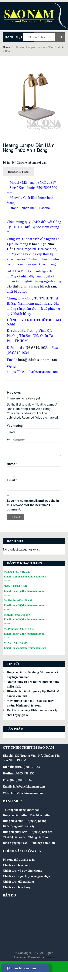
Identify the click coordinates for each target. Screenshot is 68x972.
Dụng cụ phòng (36, 820)
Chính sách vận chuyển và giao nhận (26, 876)
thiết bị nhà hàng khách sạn (34, 286)
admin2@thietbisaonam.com (29, 576)
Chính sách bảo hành (16, 865)
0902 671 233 (26, 628)
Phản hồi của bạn (22, 968)
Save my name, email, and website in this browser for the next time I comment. (33, 505)
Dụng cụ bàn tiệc (41, 831)
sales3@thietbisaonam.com (28, 605)
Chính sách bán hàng (16, 887)
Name (12, 464)
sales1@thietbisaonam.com (28, 590)
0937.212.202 (22, 571)
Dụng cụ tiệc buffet (15, 815)
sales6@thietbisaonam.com (28, 633)
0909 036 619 (20, 643)
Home (6, 47)
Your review (16, 440)
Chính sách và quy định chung (22, 870)
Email (12, 480)
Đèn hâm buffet (40, 815)
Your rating (15, 426)
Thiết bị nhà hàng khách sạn (21, 809)
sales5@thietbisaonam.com (28, 619)
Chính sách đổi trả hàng (18, 881)
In (8, 162)
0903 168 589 (22, 614)
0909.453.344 (19, 586)
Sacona (49, 957)
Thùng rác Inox (38, 837)
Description (18, 171)
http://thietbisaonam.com (27, 793)
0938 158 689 (24, 600)
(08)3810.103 (36, 348)
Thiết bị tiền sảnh (14, 837)
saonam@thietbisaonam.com (29, 647)
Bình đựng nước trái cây (18, 826)
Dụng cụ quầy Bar (15, 831)
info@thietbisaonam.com (37, 360)
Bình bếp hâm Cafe (42, 842)
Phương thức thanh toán (19, 859)
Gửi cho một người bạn (31, 162)
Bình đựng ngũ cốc (15, 842)
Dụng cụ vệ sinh (13, 820)
